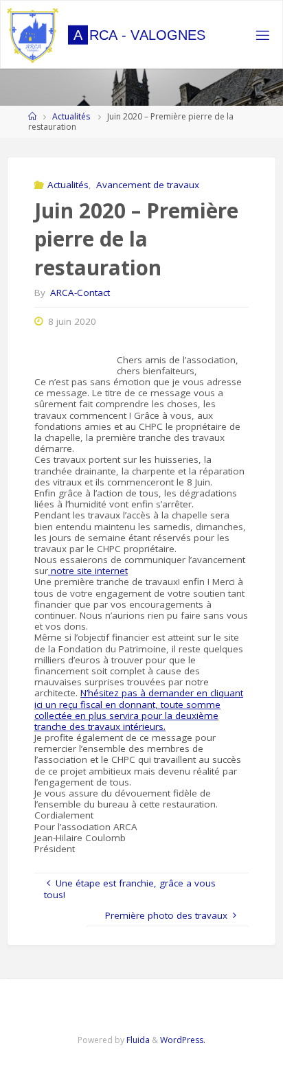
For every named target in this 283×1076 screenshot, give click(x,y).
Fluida (137, 1040)
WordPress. (182, 1040)
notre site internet (88, 570)
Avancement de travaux (147, 185)
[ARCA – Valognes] (32, 35)
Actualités (71, 116)
